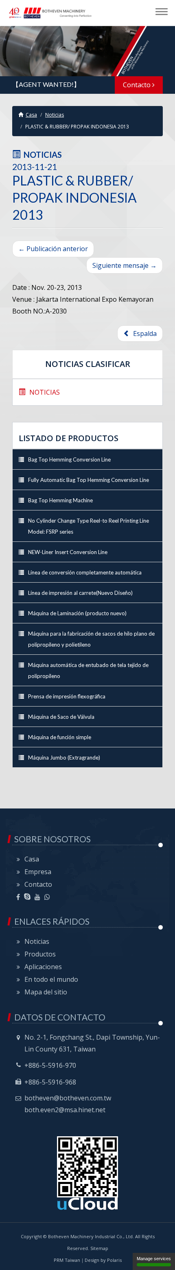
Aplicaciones (43, 966)
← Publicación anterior (53, 248)
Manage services (154, 1258)
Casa (31, 114)
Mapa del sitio (45, 991)
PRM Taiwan (67, 1260)
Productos (40, 954)
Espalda (143, 333)
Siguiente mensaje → (124, 265)
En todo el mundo (51, 979)
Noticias (54, 114)
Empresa (37, 871)
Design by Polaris (103, 1260)
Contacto (137, 84)
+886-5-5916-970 (50, 1065)
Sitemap (99, 1248)
